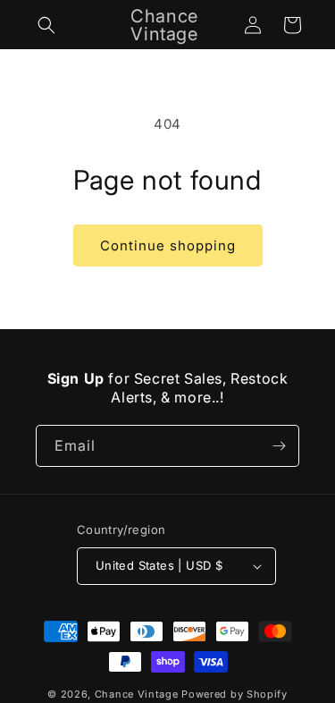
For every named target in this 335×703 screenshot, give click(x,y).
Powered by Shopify (234, 694)
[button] (46, 25)
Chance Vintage (137, 694)
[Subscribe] (278, 446)
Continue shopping (168, 245)
